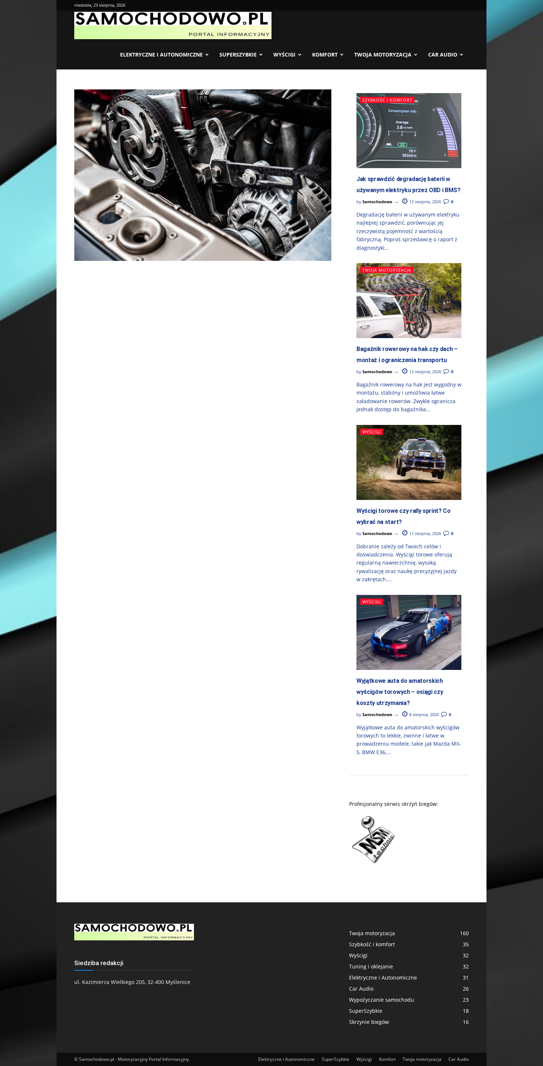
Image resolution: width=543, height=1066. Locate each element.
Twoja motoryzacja (382, 54)
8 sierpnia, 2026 (423, 714)
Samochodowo (377, 201)
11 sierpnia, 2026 (424, 533)
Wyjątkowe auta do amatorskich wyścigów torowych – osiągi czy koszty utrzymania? (399, 691)
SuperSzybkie (238, 54)
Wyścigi (284, 54)
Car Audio (442, 54)
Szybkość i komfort (387, 100)
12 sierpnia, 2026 (424, 201)
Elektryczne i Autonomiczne (161, 54)
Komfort (325, 54)
